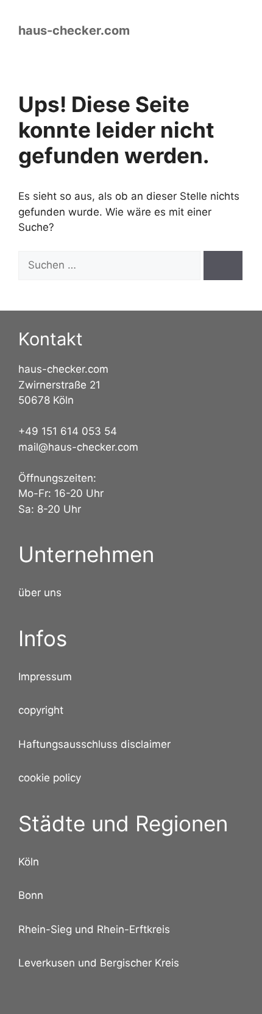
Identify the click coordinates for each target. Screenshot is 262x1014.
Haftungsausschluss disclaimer (94, 744)
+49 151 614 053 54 (67, 431)
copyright (40, 710)
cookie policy (49, 778)
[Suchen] (223, 265)
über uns (40, 592)
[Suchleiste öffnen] (186, 30)
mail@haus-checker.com (78, 447)
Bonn (30, 895)
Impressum (45, 677)
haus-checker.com (74, 30)
